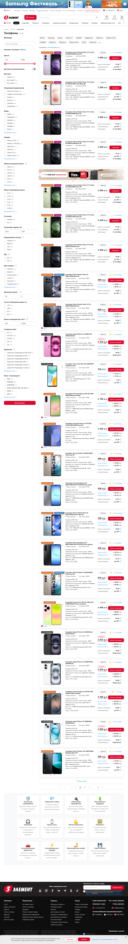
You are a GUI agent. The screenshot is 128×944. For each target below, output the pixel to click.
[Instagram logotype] (46, 890)
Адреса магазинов (9, 907)
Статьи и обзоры (9, 912)
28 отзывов (118, 483)
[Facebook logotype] (52, 890)
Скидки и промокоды (81, 904)
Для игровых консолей (58, 912)
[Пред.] (60, 787)
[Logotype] (11, 17)
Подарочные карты (42, 10)
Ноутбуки (95, 23)
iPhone (42, 38)
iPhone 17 (69, 38)
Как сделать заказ (27, 904)
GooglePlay (98, 914)
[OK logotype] (71, 890)
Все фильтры (20, 403)
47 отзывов (118, 751)
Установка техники (56, 907)
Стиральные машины (59, 23)
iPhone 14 (62, 42)
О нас (6, 904)
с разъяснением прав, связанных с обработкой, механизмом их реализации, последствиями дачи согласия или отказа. (104, 894)
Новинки (77, 919)
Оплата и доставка (55, 10)
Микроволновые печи (108, 23)
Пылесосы (35, 23)
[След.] (102, 787)
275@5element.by (119, 908)
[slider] (5, 64)
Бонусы (77, 912)
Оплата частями (102, 284)
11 (89, 787)
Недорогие (89, 38)
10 (85, 787)
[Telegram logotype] (64, 890)
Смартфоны (25, 23)
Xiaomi (60, 38)
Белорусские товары (81, 907)
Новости (6, 909)
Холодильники (73, 23)
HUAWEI (43, 42)
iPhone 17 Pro (111, 38)
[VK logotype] (58, 890)
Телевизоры (45, 23)
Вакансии (7, 914)
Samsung (51, 38)
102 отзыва (118, 424)
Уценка (16, 23)
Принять (84, 939)
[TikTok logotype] (77, 890)
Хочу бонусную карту (92, 10)
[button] (124, 22)
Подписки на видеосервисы (59, 914)
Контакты (80, 10)
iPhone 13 (52, 42)
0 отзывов (118, 52)
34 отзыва (118, 453)
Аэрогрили (85, 23)
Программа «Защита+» (58, 904)
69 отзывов (118, 275)
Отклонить (70, 939)
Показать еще (81, 781)
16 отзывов (118, 334)
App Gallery (120, 914)
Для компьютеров (56, 919)
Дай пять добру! (9, 919)
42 (98, 787)
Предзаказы (78, 917)
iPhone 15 (99, 38)
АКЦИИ (8, 23)
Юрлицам (32, 10)
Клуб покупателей (99, 900)
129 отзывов (118, 721)
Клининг (53, 909)
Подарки (77, 909)
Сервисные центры (56, 925)
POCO (84, 42)
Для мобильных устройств (59, 917)
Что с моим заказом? (69, 10)
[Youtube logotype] (40, 890)
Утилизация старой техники (59, 922)
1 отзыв (119, 692)
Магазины (17, 10)
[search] (97, 17)
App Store (109, 914)
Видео (45, 328)
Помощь (25, 10)
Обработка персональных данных (32, 917)
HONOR (78, 38)
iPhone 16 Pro (73, 42)
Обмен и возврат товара (30, 912)
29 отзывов (118, 394)
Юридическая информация (30, 914)
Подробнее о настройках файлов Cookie (104, 939)
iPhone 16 (93, 42)
